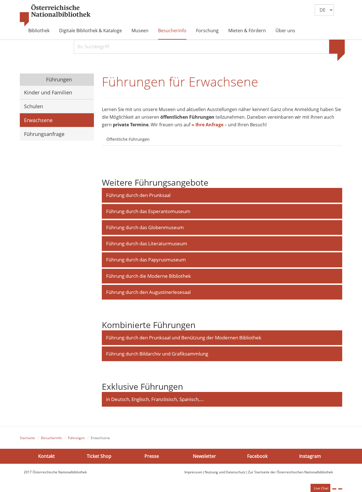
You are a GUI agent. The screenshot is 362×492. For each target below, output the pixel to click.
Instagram (310, 456)
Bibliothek (38, 30)
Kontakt (46, 456)
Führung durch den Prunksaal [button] (138, 195)
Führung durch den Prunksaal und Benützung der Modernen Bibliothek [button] (183, 337)
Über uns (285, 30)
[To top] (340, 488)
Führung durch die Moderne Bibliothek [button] (148, 276)
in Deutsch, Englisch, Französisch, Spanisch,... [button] (155, 399)
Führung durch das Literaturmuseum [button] (146, 243)
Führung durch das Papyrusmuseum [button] (146, 259)
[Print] (334, 488)
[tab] (159, 136)
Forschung (207, 30)
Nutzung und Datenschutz (225, 472)
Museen (140, 30)
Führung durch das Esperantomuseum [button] (148, 211)
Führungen (58, 79)
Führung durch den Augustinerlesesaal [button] (148, 292)
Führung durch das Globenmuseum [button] (145, 227)
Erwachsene (38, 120)
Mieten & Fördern (247, 30)
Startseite (27, 437)
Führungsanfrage (44, 134)
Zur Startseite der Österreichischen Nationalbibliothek (290, 472)
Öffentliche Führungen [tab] (128, 139)
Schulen (33, 106)
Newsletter (204, 456)
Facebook (257, 456)
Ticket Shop (99, 456)
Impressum (193, 472)
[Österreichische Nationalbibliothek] (55, 15)
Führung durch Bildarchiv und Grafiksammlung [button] (157, 353)
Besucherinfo (172, 30)
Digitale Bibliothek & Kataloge (90, 30)
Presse (152, 456)
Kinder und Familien (48, 92)
